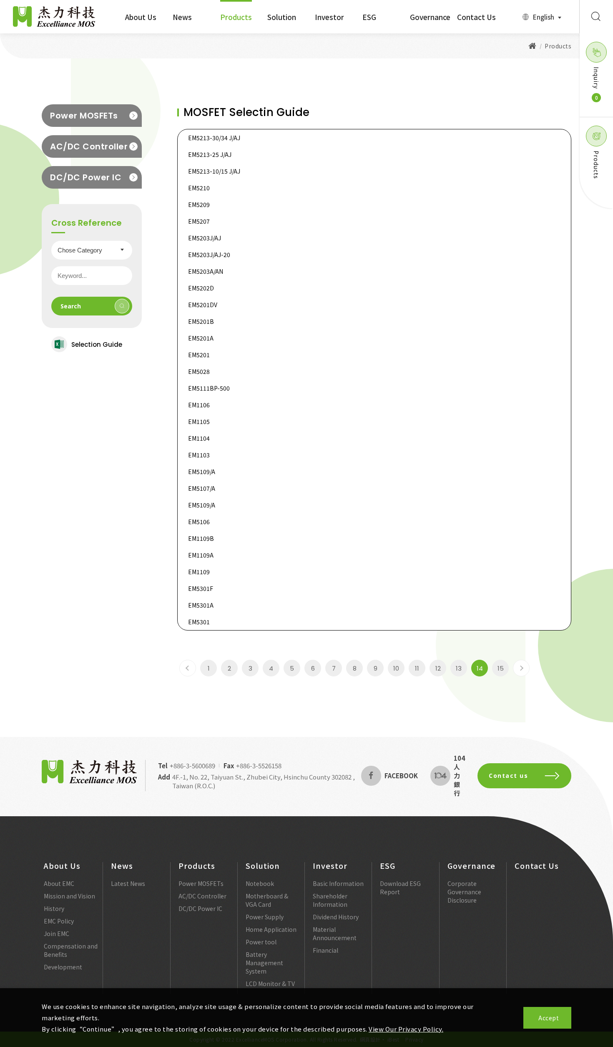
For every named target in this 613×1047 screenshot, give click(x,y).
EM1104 (199, 438)
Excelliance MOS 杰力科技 (54, 16)
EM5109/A (201, 471)
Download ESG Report (400, 887)
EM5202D (201, 288)
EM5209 (199, 204)
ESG (369, 17)
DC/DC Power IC (85, 177)
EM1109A (201, 555)
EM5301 (199, 622)
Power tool (261, 942)
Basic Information (338, 883)
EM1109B (201, 538)
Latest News (128, 883)
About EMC (59, 883)
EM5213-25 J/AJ (209, 154)
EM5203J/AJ (204, 238)
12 (438, 668)
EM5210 (199, 188)
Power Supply (265, 917)
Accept (548, 1018)
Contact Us (476, 17)
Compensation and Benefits (71, 950)
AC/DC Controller (89, 146)
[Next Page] (521, 668)
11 (417, 668)
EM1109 (199, 572)
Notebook (260, 883)
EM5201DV (202, 304)
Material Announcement (335, 933)
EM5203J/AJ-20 (209, 254)
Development (63, 967)
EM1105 (199, 421)
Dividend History (336, 917)
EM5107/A (201, 488)
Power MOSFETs (84, 115)
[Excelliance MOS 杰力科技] (532, 46)
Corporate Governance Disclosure (464, 891)
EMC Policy (59, 921)
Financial (325, 950)
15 (500, 668)
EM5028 (199, 371)
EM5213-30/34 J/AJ (214, 138)
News (182, 17)
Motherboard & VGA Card (267, 900)
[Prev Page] (187, 668)
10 (396, 668)
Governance (430, 17)
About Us (140, 17)
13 (459, 668)
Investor (329, 17)
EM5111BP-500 (209, 388)
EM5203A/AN (205, 271)
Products (236, 17)
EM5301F (200, 588)
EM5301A (201, 605)
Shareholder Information (330, 900)
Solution (281, 17)
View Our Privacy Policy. (406, 1028)
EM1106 (199, 405)
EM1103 (199, 455)
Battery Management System (264, 962)
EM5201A (201, 338)
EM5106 (199, 521)
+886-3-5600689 (192, 765)
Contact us (508, 776)
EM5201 (199, 355)
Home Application (271, 929)
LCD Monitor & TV (270, 983)
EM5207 (199, 221)
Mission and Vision (69, 896)
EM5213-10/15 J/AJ (214, 171)
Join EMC (56, 933)
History (54, 908)
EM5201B (201, 321)
